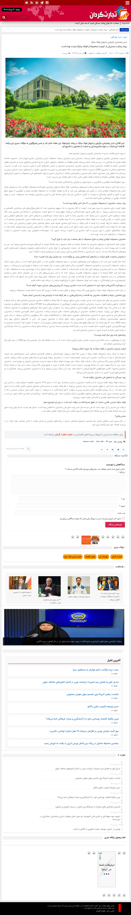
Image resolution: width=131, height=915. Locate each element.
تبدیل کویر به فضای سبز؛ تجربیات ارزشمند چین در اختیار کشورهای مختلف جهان (80, 682)
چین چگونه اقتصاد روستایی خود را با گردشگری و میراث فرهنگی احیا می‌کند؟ (82, 719)
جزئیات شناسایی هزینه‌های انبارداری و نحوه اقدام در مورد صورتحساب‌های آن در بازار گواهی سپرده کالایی (79, 641)
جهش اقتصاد (90, 556)
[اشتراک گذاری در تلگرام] (118, 450)
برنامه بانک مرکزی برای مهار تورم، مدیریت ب (99, 23)
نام (123, 499)
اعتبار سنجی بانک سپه (72, 556)
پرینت (65, 53)
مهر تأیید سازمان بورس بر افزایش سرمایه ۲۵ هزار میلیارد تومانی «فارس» (84, 731)
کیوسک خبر (103, 556)
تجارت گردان (117, 556)
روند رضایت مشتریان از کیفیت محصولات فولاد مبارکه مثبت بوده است (94, 46)
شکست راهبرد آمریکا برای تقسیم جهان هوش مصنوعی (93, 694)
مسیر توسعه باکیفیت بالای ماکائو (103, 707)
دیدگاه (121, 472)
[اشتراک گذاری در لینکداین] (112, 450)
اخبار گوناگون (114, 29)
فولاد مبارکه (99, 441)
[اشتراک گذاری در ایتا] (107, 450)
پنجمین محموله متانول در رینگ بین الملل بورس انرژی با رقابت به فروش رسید (81, 743)
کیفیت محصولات (88, 441)
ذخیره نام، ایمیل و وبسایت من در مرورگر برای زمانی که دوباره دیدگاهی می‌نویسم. (90, 518)
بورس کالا (109, 441)
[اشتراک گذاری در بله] (102, 450)
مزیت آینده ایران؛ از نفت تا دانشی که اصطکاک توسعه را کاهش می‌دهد (109, 596)
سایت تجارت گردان (63, 435)
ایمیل (122, 506)
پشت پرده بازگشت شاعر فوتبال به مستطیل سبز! (96, 670)
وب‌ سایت (121, 513)
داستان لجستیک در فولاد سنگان (79, 596)
